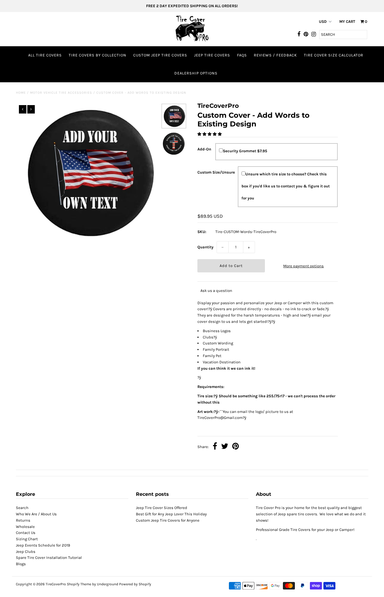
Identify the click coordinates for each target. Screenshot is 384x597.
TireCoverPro (56, 584)
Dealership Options (196, 73)
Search (22, 507)
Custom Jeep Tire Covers (160, 55)
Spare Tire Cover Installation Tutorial (49, 557)
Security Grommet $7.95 (245, 151)
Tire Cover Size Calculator (333, 55)
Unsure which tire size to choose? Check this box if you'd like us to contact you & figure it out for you (286, 186)
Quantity (205, 247)
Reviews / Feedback (275, 55)
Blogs (21, 564)
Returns (23, 520)
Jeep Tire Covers (212, 55)
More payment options (303, 266)
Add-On (204, 149)
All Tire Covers (45, 55)
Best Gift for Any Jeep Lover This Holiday (171, 514)
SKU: (201, 231)
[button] (210, 134)
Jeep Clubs (25, 551)
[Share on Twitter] (224, 447)
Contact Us (25, 532)
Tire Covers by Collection (97, 55)
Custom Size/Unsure (216, 172)
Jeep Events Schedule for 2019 (43, 545)
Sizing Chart (27, 539)
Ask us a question (216, 290)
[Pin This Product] (235, 447)
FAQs (242, 55)
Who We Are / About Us (36, 514)
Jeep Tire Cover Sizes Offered (161, 507)
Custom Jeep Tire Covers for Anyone (168, 520)
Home (21, 93)
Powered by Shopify (135, 584)
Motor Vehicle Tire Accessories (61, 93)
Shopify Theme (79, 584)
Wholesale (25, 526)
